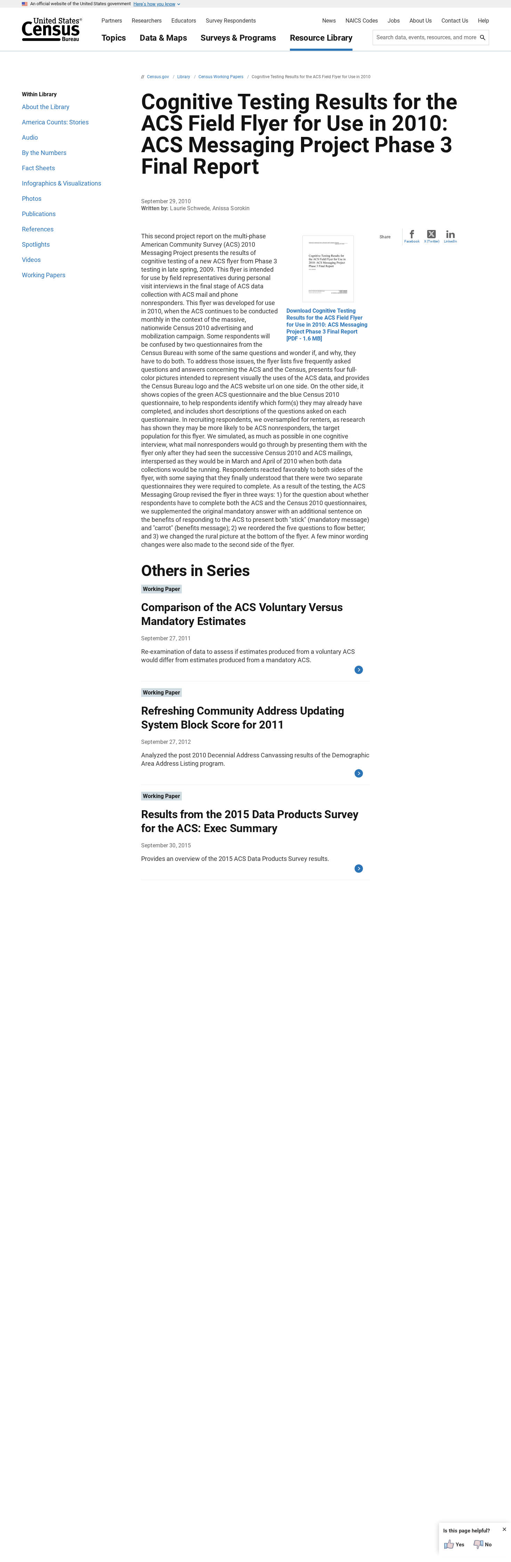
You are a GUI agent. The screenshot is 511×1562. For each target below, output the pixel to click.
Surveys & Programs (238, 38)
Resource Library (321, 38)
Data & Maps (163, 38)
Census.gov (158, 76)
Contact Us (454, 21)
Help (483, 21)
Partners (112, 21)
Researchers (147, 21)
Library (184, 76)
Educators (183, 21)
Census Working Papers (221, 76)
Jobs (394, 21)
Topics (114, 38)
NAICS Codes (362, 21)
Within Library (39, 94)
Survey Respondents (231, 21)
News (329, 21)
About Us (420, 21)
